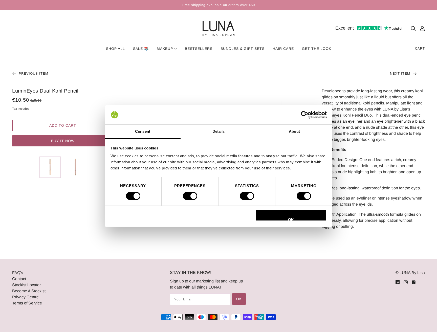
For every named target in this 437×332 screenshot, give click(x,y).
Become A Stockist (29, 291)
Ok (239, 299)
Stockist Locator (26, 285)
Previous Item (32, 73)
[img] (413, 29)
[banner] (218, 28)
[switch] (190, 196)
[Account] (422, 29)
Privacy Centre (25, 297)
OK (291, 219)
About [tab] (294, 131)
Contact (19, 279)
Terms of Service (27, 303)
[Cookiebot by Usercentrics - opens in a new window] (304, 115)
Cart (420, 48)
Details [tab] (218, 131)
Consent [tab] (142, 131)
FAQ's (17, 273)
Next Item (400, 73)
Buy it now (63, 141)
